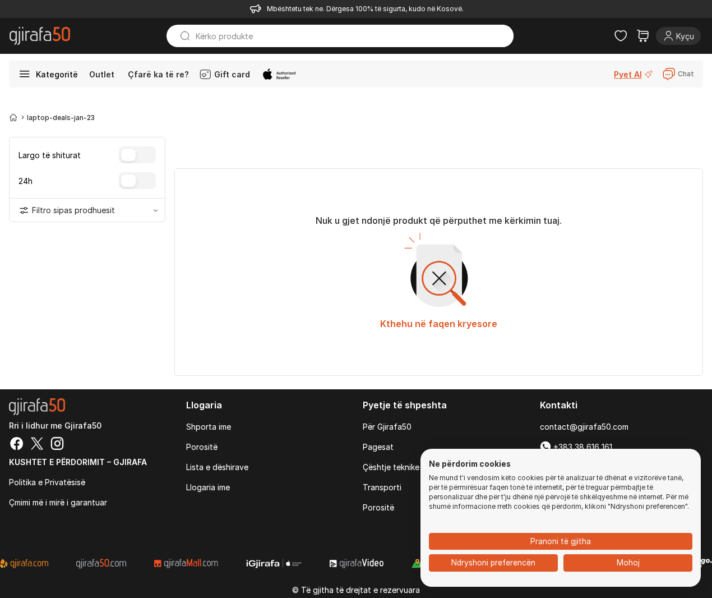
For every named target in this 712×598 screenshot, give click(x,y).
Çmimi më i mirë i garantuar (58, 502)
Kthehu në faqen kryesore (438, 323)
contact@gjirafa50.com (584, 426)
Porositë (202, 447)
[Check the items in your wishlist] (620, 36)
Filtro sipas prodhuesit (73, 210)
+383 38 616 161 (581, 447)
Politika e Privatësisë (47, 482)
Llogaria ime (208, 487)
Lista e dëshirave (217, 467)
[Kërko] (180, 36)
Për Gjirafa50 (387, 426)
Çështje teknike (391, 467)
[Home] (13, 117)
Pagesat (378, 447)
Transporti (382, 487)
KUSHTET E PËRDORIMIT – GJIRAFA (78, 462)
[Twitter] (37, 444)
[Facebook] (17, 444)
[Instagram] (57, 444)
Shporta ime (208, 426)
